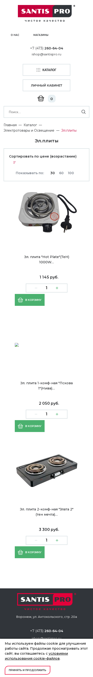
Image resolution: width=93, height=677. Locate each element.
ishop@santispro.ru (46, 54)
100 (71, 173)
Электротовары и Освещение (29, 130)
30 (52, 173)
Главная (10, 125)
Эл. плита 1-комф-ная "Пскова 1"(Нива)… (46, 385)
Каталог (30, 125)
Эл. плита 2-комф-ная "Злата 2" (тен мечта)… (46, 512)
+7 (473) (46, 48)
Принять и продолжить (27, 670)
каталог (49, 70)
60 (61, 173)
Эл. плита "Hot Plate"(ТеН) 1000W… (46, 259)
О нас (15, 35)
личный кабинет (46, 85)
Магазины (40, 35)
